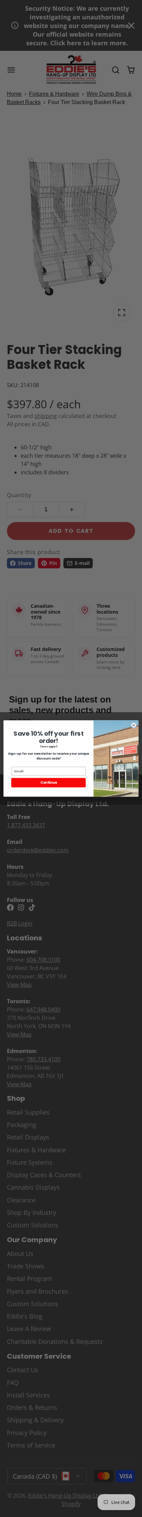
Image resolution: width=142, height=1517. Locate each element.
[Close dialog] (133, 725)
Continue (48, 782)
